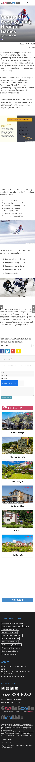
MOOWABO (29, 746)
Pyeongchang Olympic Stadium (11, 648)
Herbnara (26, 626)
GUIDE (3, 671)
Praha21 (17, 530)
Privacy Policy (10, 671)
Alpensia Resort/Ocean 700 (10, 642)
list (33, 345)
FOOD (22, 666)
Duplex (5, 502)
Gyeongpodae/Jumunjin (9, 654)
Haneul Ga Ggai (17, 432)
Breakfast (20, 502)
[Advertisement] (17, 166)
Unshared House (12, 502)
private (3, 378)
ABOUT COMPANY (6, 674)
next (7, 345)
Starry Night (17, 481)
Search (28, 2)
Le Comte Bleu (17, 506)
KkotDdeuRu (17, 555)
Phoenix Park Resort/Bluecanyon (11, 626)
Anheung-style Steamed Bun (10, 638)
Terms (17, 671)
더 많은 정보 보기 (17, 600)
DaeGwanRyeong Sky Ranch (10, 629)
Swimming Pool (15, 429)
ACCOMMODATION (14, 666)
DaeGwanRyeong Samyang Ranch (12, 635)
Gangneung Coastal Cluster (10, 651)
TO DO (27, 666)
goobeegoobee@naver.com (9, 742)
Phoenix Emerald (17, 457)
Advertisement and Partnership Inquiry (12, 676)
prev (2, 345)
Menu (32, 2)
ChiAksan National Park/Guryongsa (12, 623)
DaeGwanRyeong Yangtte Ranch (11, 645)
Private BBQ (6, 429)
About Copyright (25, 671)
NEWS (3, 669)
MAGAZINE (4, 666)
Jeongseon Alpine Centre (9, 632)
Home (22, 44)
